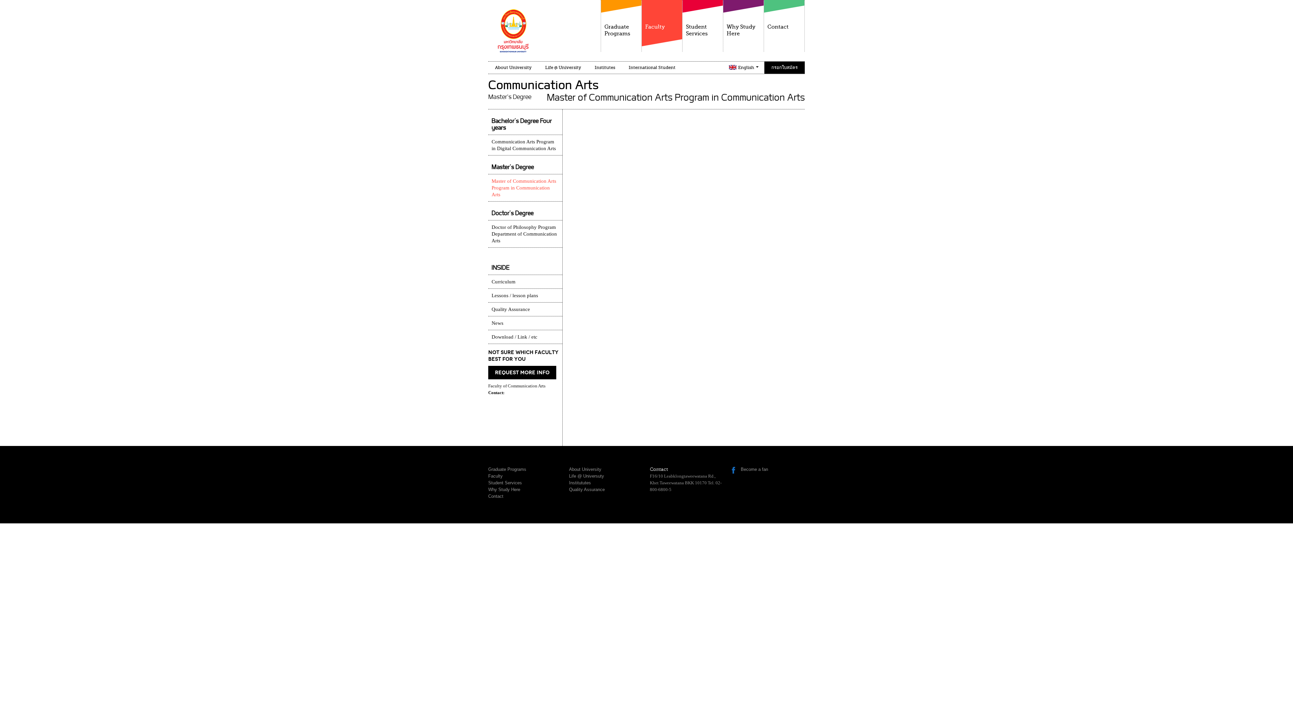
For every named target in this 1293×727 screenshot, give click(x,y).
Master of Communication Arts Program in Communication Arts (524, 187)
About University (513, 67)
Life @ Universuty (586, 476)
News (497, 323)
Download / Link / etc (514, 337)
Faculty (655, 27)
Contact (778, 27)
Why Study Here (741, 30)
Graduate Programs (617, 30)
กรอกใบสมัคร (784, 67)
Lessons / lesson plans (515, 295)
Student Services (697, 30)
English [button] (746, 67)
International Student (652, 67)
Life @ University (563, 67)
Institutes (605, 67)
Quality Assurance (511, 309)
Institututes (580, 482)
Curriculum (504, 281)
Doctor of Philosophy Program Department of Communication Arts (524, 233)
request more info (522, 373)
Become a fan (754, 469)
